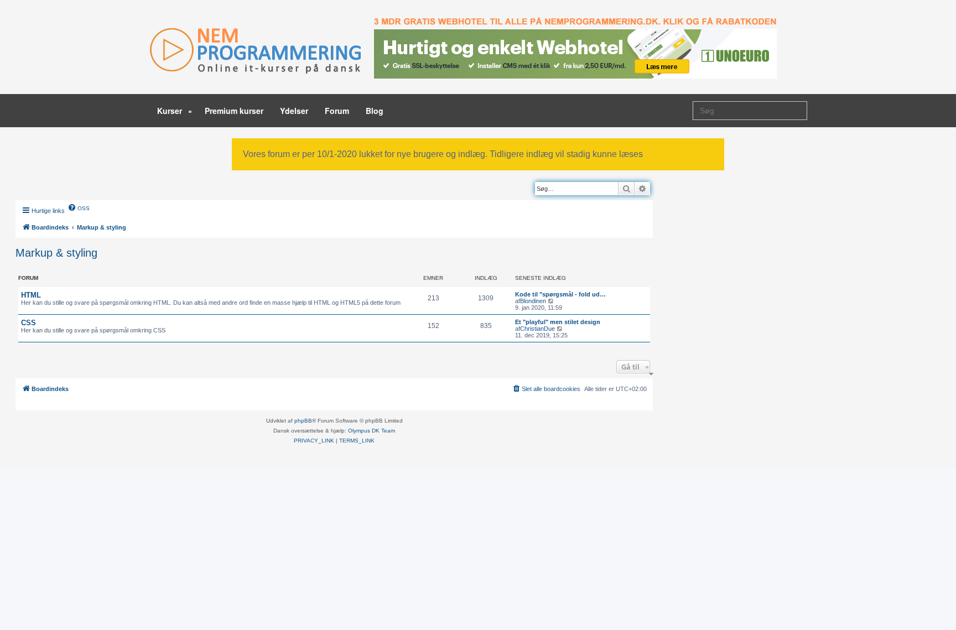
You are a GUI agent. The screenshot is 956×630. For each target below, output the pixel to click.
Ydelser (294, 110)
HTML (31, 295)
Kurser (170, 110)
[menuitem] (78, 207)
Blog (374, 110)
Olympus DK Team (371, 431)
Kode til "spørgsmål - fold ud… (560, 294)
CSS (28, 323)
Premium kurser (234, 110)
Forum (337, 110)
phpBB (303, 421)
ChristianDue (537, 328)
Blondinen (533, 301)
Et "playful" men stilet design (557, 322)
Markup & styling (56, 253)
